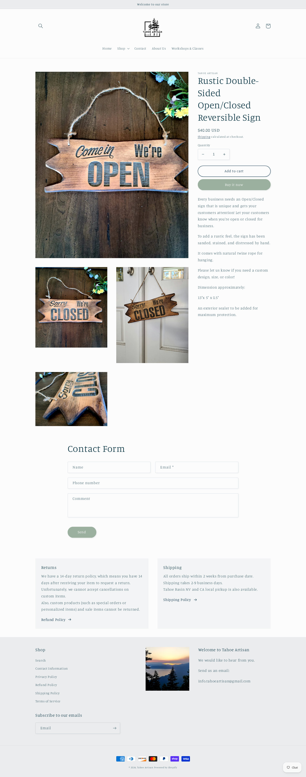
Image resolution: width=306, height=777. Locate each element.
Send (82, 532)
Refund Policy (53, 619)
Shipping (204, 136)
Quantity (204, 145)
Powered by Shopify (165, 767)
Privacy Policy (46, 677)
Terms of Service (47, 701)
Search (40, 660)
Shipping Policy (177, 599)
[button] (40, 26)
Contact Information (51, 668)
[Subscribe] (115, 728)
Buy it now (234, 185)
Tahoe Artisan (145, 767)
